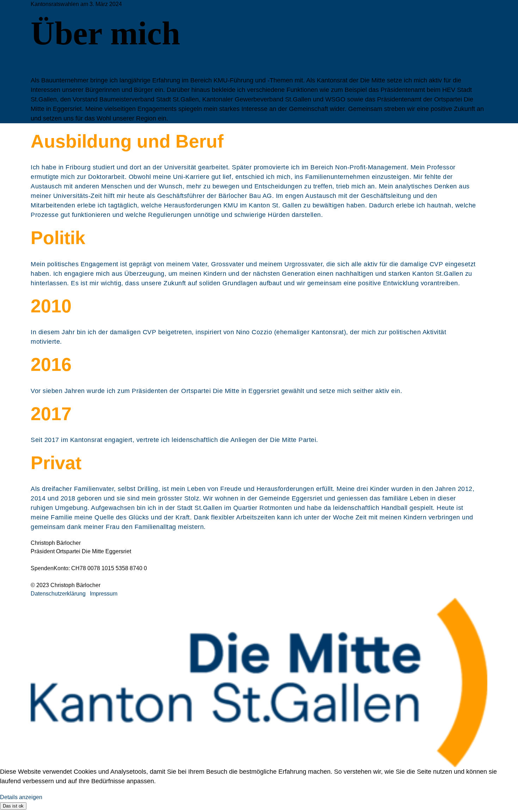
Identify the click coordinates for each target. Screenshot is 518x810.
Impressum (103, 594)
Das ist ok (13, 806)
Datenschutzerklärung (58, 594)
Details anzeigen (21, 797)
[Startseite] (259, 682)
